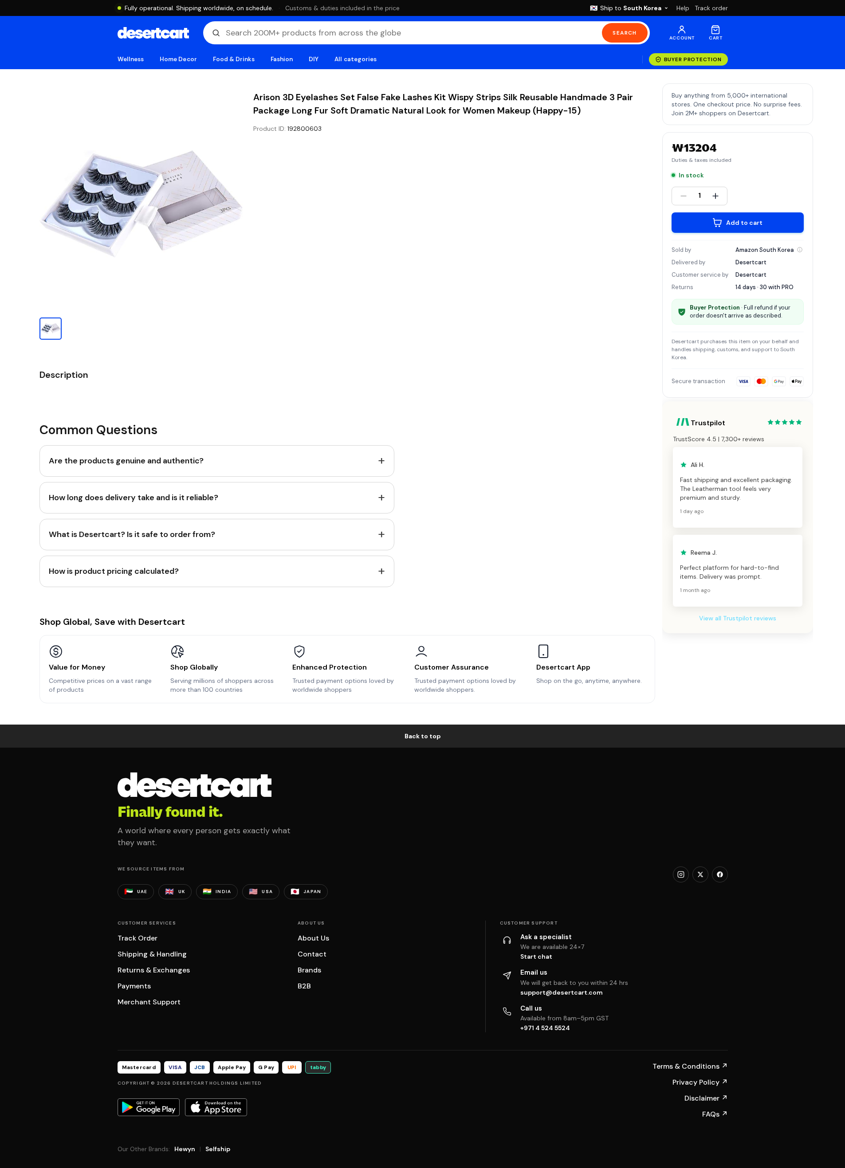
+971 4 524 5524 (545, 1028)
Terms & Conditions (690, 1066)
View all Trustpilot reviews (737, 618)
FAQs (715, 1114)
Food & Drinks (234, 59)
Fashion (282, 59)
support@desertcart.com (561, 992)
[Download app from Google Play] (149, 1107)
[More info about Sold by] (800, 250)
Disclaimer (706, 1098)
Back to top (423, 736)
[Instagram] (681, 874)
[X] (700, 874)
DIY (313, 59)
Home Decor (178, 59)
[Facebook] (720, 874)
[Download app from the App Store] (216, 1107)
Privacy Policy (700, 1082)
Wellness (131, 59)
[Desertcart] (153, 33)
